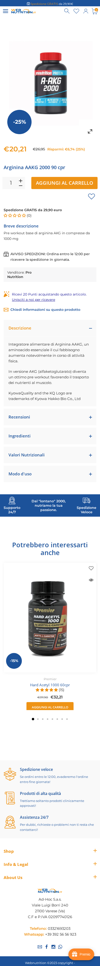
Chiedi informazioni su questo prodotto (45, 309)
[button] (15, 215)
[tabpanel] (50, 638)
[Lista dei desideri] (76, 11)
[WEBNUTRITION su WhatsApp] (60, 947)
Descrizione (19, 328)
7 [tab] (62, 719)
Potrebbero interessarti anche (50, 548)
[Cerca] (67, 11)
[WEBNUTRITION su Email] (39, 947)
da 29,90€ (52, 3)
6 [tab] (57, 719)
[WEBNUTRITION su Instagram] (53, 947)
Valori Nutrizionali (26, 455)
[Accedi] (85, 11)
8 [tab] (67, 719)
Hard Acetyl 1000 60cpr (50, 684)
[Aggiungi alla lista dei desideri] (91, 196)
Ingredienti (19, 436)
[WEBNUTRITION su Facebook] (46, 947)
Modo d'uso (20, 474)
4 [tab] (47, 719)
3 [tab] (42, 719)
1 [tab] (33, 719)
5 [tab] (52, 719)
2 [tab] (38, 719)
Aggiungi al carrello (64, 183)
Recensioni (19, 417)
